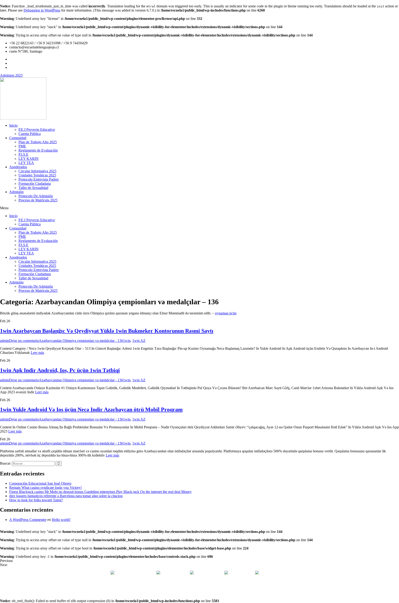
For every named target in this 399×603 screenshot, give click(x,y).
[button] (199, 208)
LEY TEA (26, 163)
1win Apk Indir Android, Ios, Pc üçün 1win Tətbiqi (60, 370)
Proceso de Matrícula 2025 (37, 200)
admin (4, 341)
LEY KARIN (28, 159)
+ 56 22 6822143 (175, 573)
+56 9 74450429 (241, 573)
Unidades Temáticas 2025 (37, 175)
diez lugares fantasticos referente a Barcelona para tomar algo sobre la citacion (66, 496)
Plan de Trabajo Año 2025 (37, 142)
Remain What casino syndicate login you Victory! (45, 488)
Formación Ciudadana (34, 183)
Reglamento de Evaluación (38, 150)
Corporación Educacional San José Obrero (40, 483)
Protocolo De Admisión (35, 196)
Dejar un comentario (24, 341)
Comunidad (17, 138)
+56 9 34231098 (209, 573)
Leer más (37, 353)
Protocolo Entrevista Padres (38, 179)
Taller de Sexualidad (33, 188)
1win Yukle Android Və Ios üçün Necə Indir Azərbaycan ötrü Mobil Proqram (91, 409)
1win (126, 341)
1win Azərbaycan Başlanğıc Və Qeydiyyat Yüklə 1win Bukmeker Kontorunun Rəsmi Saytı (106, 331)
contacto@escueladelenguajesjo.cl (284, 573)
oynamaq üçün (225, 313)
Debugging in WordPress (42, 10)
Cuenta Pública (29, 134)
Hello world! (61, 520)
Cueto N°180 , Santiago (132, 573)
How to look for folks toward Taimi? (36, 500)
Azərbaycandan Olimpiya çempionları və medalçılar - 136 (81, 341)
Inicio (13, 125)
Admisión (16, 192)
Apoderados (18, 167)
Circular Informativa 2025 (37, 171)
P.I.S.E (23, 154)
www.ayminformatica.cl (219, 589)
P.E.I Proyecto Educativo (36, 129)
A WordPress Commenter (27, 520)
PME (22, 146)
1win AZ (138, 341)
